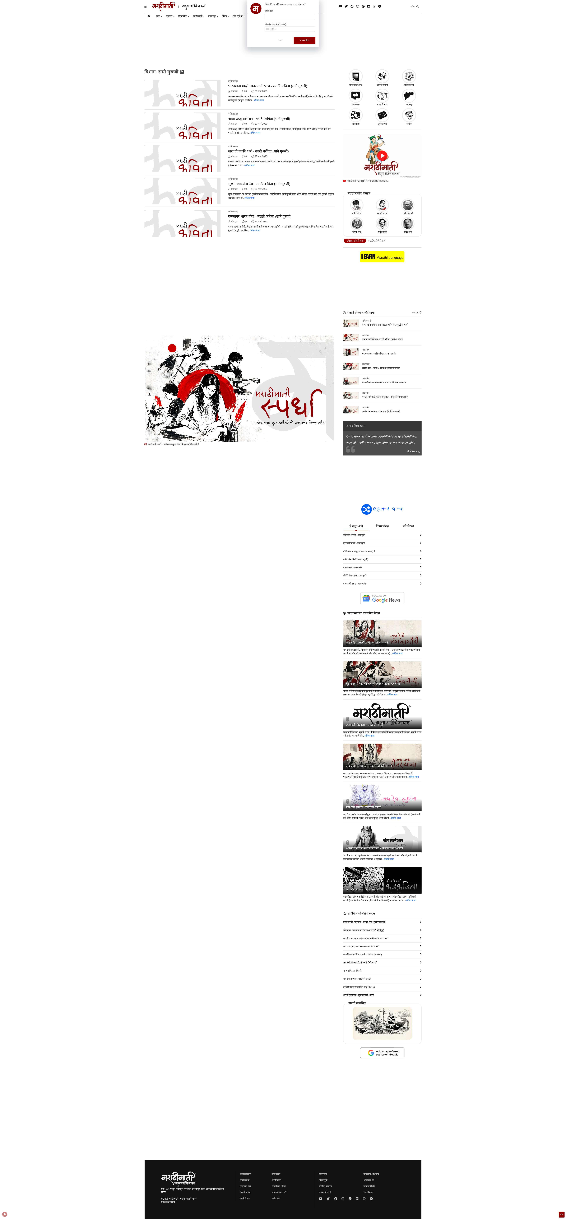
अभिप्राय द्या (368, 1180)
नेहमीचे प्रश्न (245, 1198)
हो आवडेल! (304, 40)
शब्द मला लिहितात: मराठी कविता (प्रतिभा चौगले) (382, 339)
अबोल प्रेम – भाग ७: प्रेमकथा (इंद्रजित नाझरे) (381, 368)
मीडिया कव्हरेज (325, 1186)
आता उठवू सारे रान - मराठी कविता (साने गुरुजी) (259, 119)
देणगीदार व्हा (245, 1192)
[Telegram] (379, 6)
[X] (346, 6)
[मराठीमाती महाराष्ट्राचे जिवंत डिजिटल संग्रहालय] (382, 156)
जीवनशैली (182, 16)
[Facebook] (352, 6)
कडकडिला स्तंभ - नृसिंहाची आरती (364, 889)
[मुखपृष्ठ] (148, 16)
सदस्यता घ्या (245, 1186)
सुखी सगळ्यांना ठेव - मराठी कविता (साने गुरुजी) (259, 184)
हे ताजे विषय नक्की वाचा (360, 312)
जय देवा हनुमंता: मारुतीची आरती (363, 807)
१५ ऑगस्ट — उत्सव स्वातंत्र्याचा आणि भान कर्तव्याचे (384, 382)
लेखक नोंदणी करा (355, 240)
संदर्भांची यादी (325, 1192)
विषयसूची (323, 1180)
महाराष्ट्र (169, 16)
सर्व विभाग (368, 1192)
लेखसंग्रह (323, 1174)
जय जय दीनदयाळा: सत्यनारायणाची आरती (369, 766)
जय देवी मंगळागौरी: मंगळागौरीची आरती (367, 642)
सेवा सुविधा (237, 16)
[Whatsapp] (374, 6)
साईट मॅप (276, 1198)
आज (158, 16)
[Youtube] (340, 6)
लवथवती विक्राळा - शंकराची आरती (365, 725)
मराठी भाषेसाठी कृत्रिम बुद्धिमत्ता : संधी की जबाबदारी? (385, 397)
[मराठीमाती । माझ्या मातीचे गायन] (186, 10)
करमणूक (212, 16)
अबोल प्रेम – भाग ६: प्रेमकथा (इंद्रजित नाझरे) (381, 411)
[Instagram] (357, 6)
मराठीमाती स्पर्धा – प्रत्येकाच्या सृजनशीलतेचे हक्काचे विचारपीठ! (173, 444)
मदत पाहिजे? (369, 1186)
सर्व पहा (416, 312)
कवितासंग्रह (233, 81)
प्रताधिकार (276, 1174)
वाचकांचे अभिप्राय (371, 1174)
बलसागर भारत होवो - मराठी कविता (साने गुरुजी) (259, 216)
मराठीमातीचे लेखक (376, 240)
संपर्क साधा (244, 1180)
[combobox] (271, 29)
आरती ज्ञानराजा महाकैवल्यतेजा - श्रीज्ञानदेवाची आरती (374, 848)
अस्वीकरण (276, 1180)
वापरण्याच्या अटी (279, 1192)
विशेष (224, 16)
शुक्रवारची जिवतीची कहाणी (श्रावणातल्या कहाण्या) (373, 683)
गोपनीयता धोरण (279, 1186)
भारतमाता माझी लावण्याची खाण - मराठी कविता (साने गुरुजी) (267, 86)
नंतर (281, 40)
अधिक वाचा (259, 100)
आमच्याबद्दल (245, 1174)
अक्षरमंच (365, 335)
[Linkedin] (368, 6)
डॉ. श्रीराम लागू (413, 451)
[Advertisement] (232, 288)
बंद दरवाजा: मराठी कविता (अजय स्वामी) (379, 353)
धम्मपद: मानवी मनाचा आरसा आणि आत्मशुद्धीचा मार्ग (385, 325)
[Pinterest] (363, 6)
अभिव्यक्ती (197, 16)
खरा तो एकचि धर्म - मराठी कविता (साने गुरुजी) (258, 151)
